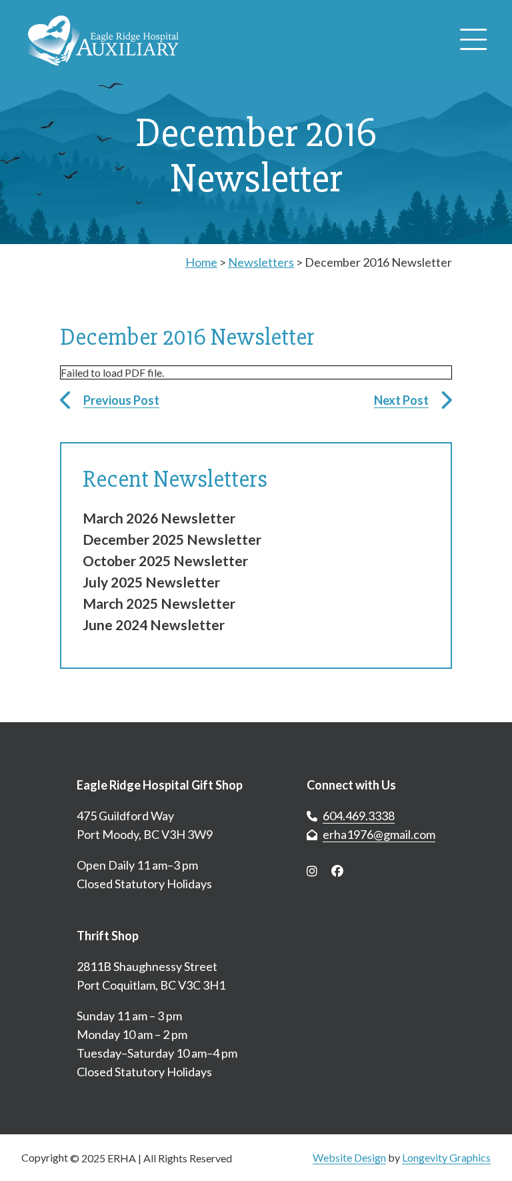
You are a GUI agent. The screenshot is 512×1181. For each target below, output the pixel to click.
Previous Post (121, 400)
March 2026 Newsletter (159, 517)
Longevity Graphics (446, 1157)
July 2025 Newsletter (151, 581)
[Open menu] (473, 40)
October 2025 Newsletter (165, 560)
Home (201, 262)
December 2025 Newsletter (172, 539)
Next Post (401, 400)
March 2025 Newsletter (159, 603)
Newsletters (261, 262)
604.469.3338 (359, 815)
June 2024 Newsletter (154, 624)
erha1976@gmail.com (379, 834)
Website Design (349, 1157)
